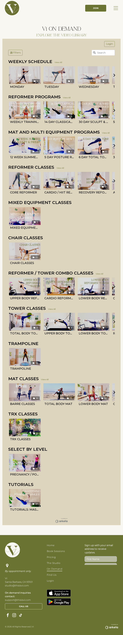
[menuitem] (63, 545)
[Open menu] (116, 8)
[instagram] (14, 615)
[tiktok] (21, 615)
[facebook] (8, 615)
